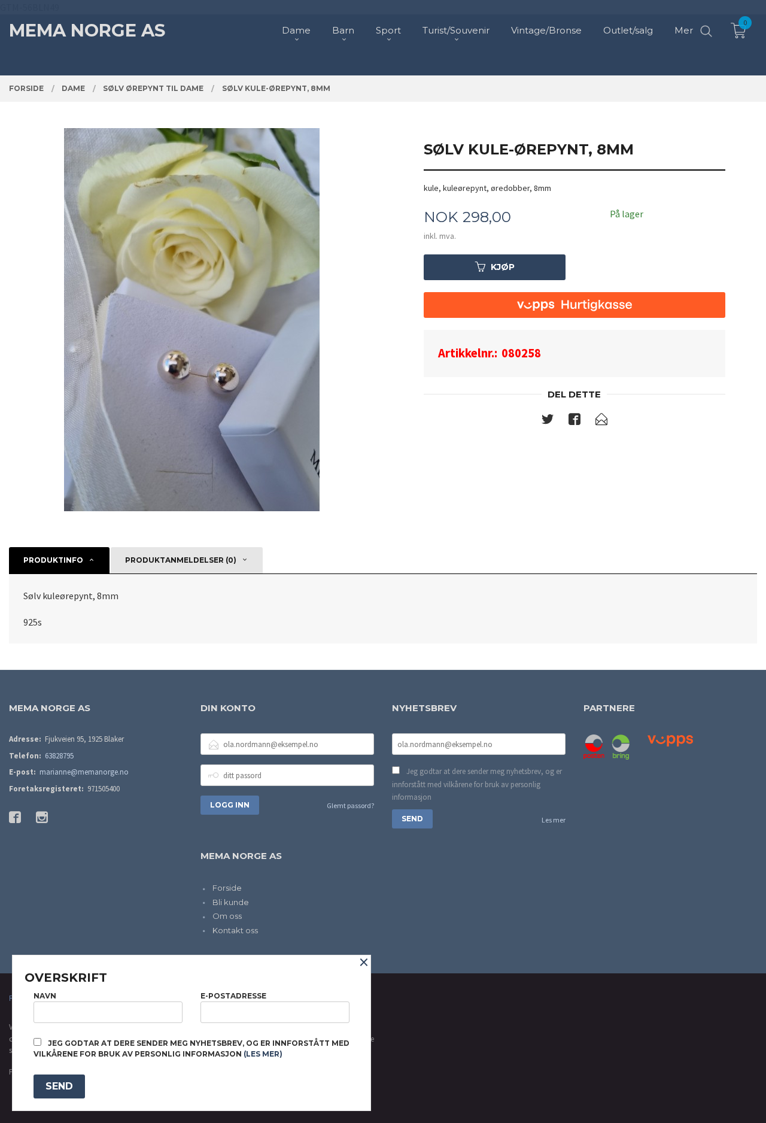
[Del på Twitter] (547, 421)
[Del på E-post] (601, 421)
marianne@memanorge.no (84, 772)
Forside (227, 888)
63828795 (59, 756)
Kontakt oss (235, 930)
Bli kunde (230, 902)
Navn (45, 995)
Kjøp (503, 267)
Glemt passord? (350, 805)
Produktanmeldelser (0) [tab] (180, 560)
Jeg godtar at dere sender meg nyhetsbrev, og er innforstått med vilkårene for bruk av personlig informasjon (477, 784)
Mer (683, 30)
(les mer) (263, 1053)
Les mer (554, 819)
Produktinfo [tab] (53, 560)
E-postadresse (233, 995)
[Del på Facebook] (574, 421)
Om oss (227, 916)
